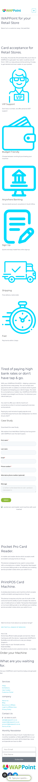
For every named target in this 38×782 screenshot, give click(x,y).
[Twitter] (15, 775)
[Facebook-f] (10, 775)
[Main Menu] (34, 11)
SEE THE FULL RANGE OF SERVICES (13, 627)
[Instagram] (4, 775)
